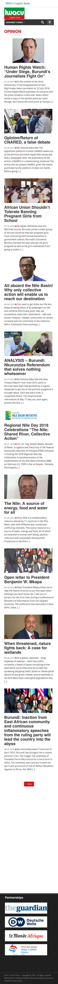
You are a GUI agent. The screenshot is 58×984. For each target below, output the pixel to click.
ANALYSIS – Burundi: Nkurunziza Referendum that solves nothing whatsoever (27, 366)
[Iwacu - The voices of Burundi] (13, 14)
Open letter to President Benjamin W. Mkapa (26, 579)
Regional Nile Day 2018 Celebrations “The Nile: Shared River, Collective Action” (27, 431)
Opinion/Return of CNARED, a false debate (27, 140)
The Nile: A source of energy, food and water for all (26, 507)
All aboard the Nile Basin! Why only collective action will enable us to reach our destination (28, 292)
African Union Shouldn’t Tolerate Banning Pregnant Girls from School (27, 213)
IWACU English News (17, 3)
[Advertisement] (29, 820)
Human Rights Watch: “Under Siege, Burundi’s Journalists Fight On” (27, 71)
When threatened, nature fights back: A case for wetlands (27, 647)
